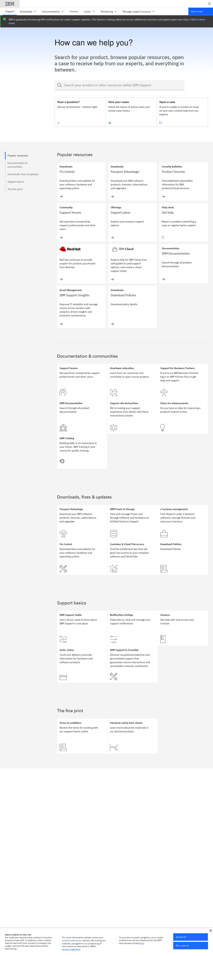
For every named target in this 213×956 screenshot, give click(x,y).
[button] (211, 931)
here (141, 943)
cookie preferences (72, 940)
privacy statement (71, 949)
